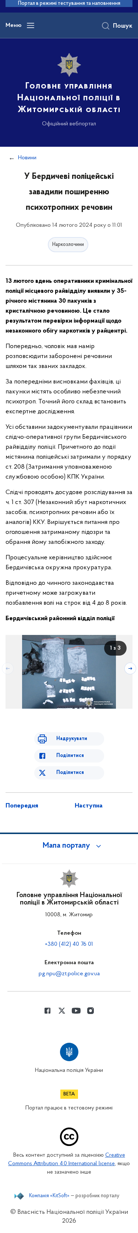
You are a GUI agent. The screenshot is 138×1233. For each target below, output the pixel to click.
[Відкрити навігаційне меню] (30, 25)
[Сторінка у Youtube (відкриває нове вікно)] (76, 1010)
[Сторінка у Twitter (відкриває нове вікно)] (61, 1010)
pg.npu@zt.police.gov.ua (69, 974)
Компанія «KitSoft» (49, 1196)
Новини (27, 158)
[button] (69, 845)
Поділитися (70, 755)
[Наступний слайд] (130, 668)
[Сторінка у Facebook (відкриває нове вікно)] (47, 1010)
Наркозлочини (68, 244)
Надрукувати (71, 738)
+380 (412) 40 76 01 (69, 944)
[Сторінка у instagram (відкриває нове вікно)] (90, 1010)
